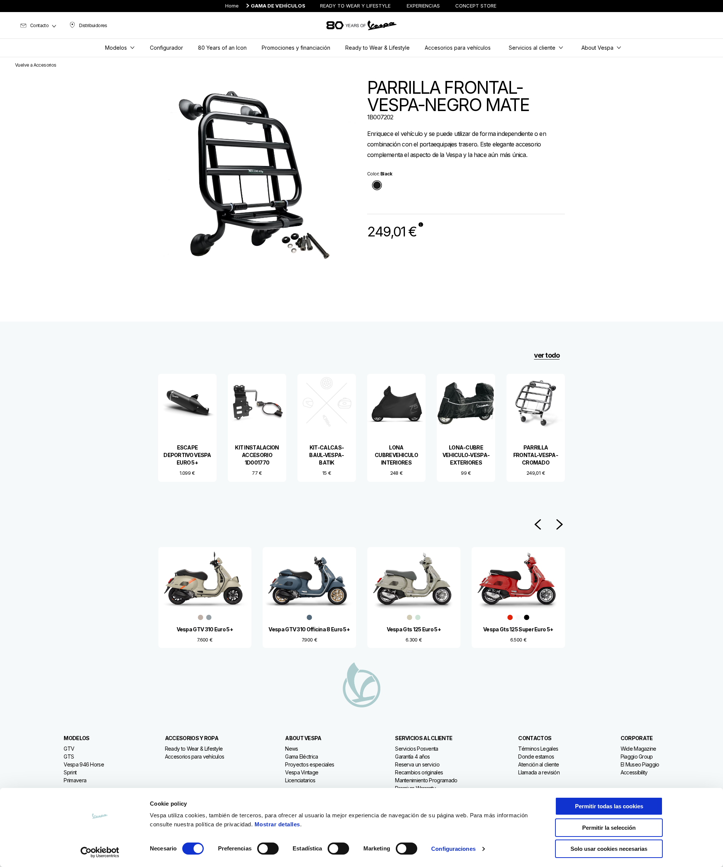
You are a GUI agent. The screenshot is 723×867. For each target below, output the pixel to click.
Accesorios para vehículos (194, 756)
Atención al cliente (538, 764)
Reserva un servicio (417, 764)
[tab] (377, 185)
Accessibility (634, 772)
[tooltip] (377, 186)
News (291, 748)
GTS (69, 756)
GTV (69, 748)
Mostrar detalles (277, 824)
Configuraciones (453, 849)
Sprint (70, 772)
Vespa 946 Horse (84, 764)
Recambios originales (419, 772)
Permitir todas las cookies (609, 806)
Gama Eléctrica (301, 756)
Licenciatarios (300, 780)
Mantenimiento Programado (426, 780)
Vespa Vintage (301, 772)
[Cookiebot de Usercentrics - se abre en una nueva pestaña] (100, 852)
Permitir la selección (609, 827)
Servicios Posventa (416, 748)
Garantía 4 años (412, 756)
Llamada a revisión (538, 772)
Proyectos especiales (309, 764)
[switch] (268, 849)
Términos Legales (538, 748)
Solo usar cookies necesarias (608, 849)
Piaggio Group (637, 756)
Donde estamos (536, 756)
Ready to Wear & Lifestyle (194, 748)
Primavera (75, 780)
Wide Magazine (638, 748)
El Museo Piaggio (640, 764)
